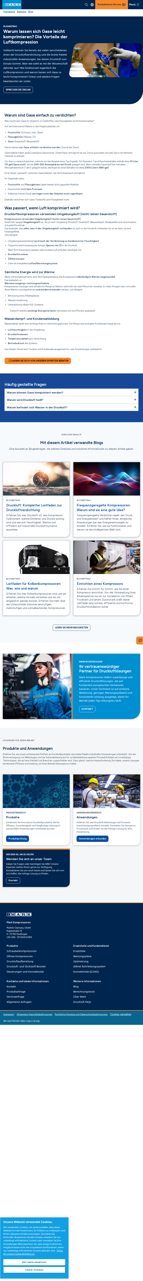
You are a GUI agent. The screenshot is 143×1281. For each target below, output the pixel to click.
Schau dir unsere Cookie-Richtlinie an (33, 1252)
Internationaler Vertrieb (92, 4)
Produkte (13, 817)
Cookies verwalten (120, 1014)
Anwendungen (87, 817)
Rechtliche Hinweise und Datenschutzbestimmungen (81, 1014)
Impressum (8, 1014)
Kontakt (87, 709)
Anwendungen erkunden (92, 838)
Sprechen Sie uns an (18, 89)
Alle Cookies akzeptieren (34, 1262)
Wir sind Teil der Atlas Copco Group (21, 1020)
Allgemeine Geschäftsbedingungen (34, 1014)
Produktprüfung (18, 838)
